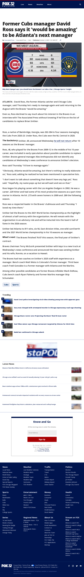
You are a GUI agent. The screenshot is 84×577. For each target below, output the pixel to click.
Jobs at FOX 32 (49, 535)
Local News (6, 470)
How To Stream (49, 520)
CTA (45, 475)
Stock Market (48, 512)
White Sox (5, 505)
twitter (76, 566)
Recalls (67, 507)
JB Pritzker (68, 480)
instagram (73, 566)
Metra (46, 477)
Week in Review (7, 523)
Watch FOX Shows (29, 507)
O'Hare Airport (49, 480)
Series (5, 517)
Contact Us (48, 528)
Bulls (4, 500)
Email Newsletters (50, 525)
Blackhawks (6, 498)
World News (6, 475)
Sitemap (47, 545)
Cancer (67, 495)
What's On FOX (28, 498)
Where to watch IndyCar (73, 536)
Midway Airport (49, 482)
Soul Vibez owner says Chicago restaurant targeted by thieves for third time (44, 324)
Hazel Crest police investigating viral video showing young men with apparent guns (47, 300)
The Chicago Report (72, 475)
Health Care (69, 505)
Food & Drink (27, 502)
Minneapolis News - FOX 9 (30, 530)
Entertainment (30, 492)
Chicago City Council (72, 485)
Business (47, 495)
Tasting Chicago (7, 528)
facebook (69, 566)
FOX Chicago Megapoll (10, 485)
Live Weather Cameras (31, 470)
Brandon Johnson (71, 482)
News (5, 467)
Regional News (30, 517)
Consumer (47, 498)
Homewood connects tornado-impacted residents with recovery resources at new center (31, 395)
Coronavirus (69, 498)
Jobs (45, 502)
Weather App (27, 480)
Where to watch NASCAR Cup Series (71, 533)
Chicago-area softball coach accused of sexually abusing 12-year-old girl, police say (29, 377)
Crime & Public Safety (9, 477)
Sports (15, 284)
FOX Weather (27, 485)
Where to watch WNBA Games (73, 550)
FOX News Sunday (8, 487)
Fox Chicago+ (28, 500)
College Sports (7, 512)
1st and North (7, 520)
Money (47, 492)
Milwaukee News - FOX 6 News (31, 521)
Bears (4, 495)
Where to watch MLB (72, 530)
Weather (27, 467)
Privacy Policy (44, 449)
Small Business (49, 510)
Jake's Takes (27, 495)
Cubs (29, 40)
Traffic (47, 467)
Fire (3, 507)
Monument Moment (9, 530)
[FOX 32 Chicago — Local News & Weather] (9, 4)
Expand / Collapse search (80, 4)
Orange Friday (7, 533)
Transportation (49, 470)
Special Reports (7, 482)
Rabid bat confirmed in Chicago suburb (29, 332)
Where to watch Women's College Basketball (71, 545)
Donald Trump (70, 477)
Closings (26, 475)
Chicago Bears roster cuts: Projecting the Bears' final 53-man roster (40, 316)
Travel (46, 472)
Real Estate (48, 507)
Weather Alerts (28, 472)
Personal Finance (50, 505)
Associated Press (21, 40)
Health (68, 492)
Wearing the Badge (8, 525)
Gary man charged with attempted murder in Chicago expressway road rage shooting (47, 308)
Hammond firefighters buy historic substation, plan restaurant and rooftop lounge (29, 404)
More (49, 4)
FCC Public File (49, 540)
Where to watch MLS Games (72, 554)
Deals (46, 500)
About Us (48, 517)
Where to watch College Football (73, 526)
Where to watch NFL (72, 523)
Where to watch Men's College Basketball (72, 540)
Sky (3, 510)
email (80, 566)
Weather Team (28, 477)
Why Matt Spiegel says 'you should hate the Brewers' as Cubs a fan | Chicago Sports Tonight (37, 89)
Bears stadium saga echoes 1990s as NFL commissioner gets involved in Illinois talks (29, 386)
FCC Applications (50, 542)
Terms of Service (43, 451)
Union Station (48, 485)
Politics (68, 467)
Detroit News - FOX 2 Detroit (30, 525)
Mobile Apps (48, 523)
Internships (48, 537)
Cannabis (68, 500)
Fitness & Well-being (72, 502)
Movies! (26, 505)
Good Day (5, 480)
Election (68, 470)
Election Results (70, 472)
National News (7, 472)
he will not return (63, 140)
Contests (47, 530)
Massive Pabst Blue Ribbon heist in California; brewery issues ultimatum (25, 368)
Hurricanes (27, 482)
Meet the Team (49, 533)
